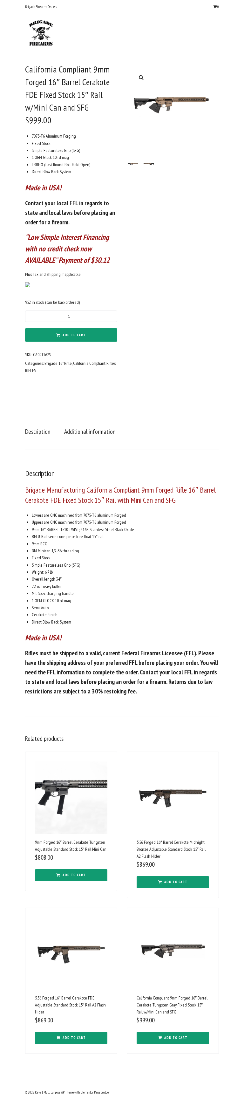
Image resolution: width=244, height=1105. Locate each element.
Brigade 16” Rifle (58, 363)
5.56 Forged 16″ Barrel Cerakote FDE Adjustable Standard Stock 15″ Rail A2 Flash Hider (70, 1005)
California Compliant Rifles (94, 363)
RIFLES (30, 370)
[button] (141, 77)
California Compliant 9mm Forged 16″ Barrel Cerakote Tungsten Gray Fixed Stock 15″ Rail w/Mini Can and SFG (172, 1005)
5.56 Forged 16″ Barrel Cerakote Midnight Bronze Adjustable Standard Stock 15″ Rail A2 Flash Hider (171, 849)
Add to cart (74, 335)
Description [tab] (38, 431)
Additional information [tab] (90, 431)
